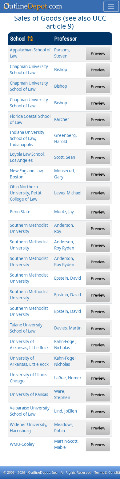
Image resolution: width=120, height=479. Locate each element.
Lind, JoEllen (65, 411)
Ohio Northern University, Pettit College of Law (26, 193)
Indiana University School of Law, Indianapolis (27, 138)
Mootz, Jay (64, 211)
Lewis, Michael (67, 193)
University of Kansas (29, 394)
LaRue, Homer (68, 378)
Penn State (20, 211)
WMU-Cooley (22, 444)
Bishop (60, 69)
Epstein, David (67, 278)
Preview (98, 53)
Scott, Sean (64, 157)
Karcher (61, 119)
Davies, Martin (68, 328)
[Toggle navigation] (111, 6)
